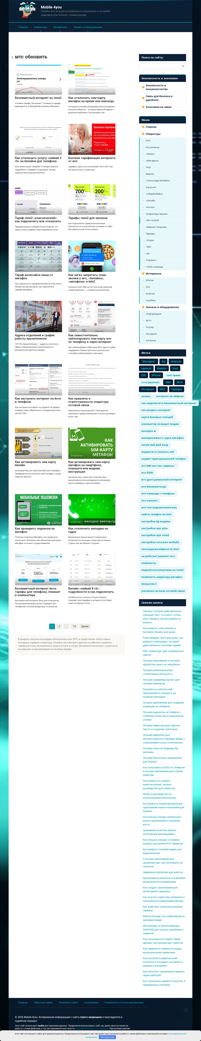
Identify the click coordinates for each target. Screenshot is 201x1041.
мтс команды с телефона (158, 493)
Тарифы (150, 233)
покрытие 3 (149, 584)
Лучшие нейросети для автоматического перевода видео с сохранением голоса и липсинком (164, 739)
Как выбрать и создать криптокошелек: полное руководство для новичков (159, 784)
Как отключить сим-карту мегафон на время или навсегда (91, 99)
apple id (146, 368)
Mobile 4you (51, 7)
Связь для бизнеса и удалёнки (159, 98)
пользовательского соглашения (91, 1028)
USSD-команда (154, 266)
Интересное (60, 27)
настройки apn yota (154, 528)
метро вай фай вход (154, 445)
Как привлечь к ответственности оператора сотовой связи (88, 402)
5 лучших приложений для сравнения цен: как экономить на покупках (163, 862)
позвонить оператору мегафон (161, 577)
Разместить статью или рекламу (124, 1002)
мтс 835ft (147, 472)
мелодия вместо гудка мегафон (162, 438)
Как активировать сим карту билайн (35, 463)
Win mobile (152, 220)
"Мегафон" (148, 361)
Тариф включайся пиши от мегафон (34, 276)
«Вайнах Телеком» (156, 226)
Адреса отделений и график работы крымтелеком (35, 336)
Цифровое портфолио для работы (163, 872)
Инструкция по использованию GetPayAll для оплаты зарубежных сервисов (163, 929)
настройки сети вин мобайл (160, 542)
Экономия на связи (158, 107)
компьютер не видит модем (160, 424)
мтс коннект (149, 500)
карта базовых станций (157, 417)
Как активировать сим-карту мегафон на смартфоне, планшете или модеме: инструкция (89, 467)
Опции (150, 240)
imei (175, 368)
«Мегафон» (152, 160)
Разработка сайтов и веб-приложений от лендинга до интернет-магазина (159, 693)
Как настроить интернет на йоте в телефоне (38, 400)
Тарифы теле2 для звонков (87, 218)
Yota (148, 167)
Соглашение (91, 1002)
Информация (153, 313)
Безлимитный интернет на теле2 (38, 98)
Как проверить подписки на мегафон (35, 530)
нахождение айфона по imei (160, 549)
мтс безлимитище (153, 486)
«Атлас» (150, 207)
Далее (85, 626)
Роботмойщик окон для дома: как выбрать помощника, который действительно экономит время (163, 641)
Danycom (151, 187)
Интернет (151, 333)
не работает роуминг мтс (158, 556)
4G (147, 253)
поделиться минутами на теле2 (162, 570)
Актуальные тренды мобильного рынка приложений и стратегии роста (162, 820)
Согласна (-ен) (107, 1037)
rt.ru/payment (150, 382)
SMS (148, 246)
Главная (23, 27)
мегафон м (148, 431)
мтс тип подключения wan (159, 507)
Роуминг (151, 260)
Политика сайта (68, 1002)
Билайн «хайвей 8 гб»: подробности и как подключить (91, 590)
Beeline (150, 173)
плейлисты (148, 563)
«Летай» (150, 200)
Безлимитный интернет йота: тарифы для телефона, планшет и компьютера (38, 592)
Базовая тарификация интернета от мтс (91, 159)
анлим (145, 396)
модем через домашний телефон (163, 458)
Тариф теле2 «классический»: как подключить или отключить (38, 219)
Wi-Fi (148, 320)
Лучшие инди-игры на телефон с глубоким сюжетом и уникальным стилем (163, 716)
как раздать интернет (156, 410)
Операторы (40, 27)
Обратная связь (43, 1002)
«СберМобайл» (154, 193)
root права (173, 375)
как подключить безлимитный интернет (168, 403)
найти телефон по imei (156, 514)
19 (74, 626)
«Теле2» (150, 153)
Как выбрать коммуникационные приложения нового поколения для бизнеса (163, 807)
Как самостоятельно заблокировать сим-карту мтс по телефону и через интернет (89, 338)
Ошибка (150, 300)
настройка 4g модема (155, 521)
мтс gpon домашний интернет (161, 479)
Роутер (150, 327)
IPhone (150, 280)
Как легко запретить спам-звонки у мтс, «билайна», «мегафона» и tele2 (87, 278)
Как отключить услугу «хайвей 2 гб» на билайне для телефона (38, 159)
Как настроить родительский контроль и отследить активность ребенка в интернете (163, 962)
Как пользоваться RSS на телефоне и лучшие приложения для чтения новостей (164, 771)
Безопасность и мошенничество (157, 87)
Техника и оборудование (87, 27)
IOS (148, 286)
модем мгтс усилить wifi (157, 452)
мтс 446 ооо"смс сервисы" (158, 465)
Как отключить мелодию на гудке (88, 530)
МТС (148, 140)
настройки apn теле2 (155, 535)
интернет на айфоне (170, 396)
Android (150, 293)
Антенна (151, 340)
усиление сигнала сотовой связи (163, 591)
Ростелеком (152, 147)
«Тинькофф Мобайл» (158, 180)
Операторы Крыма (156, 213)
